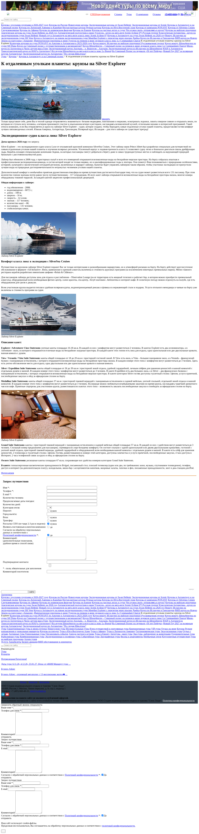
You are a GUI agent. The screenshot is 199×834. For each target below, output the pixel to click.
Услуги (4, 642)
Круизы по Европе (82, 30)
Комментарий (8, 734)
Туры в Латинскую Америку (121, 631)
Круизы (12, 56)
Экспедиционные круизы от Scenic (149, 25)
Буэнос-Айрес (8, 669)
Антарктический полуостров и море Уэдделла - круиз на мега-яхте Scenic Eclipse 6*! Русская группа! (108, 33)
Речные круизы (94, 27)
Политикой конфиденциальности (19, 535)
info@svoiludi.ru (38, 691)
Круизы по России (58, 25)
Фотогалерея (7, 473)
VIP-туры (156, 629)
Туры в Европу (102, 634)
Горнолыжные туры (35, 634)
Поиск (23, 682)
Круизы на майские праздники (180, 30)
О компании (142, 14)
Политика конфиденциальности (179, 700)
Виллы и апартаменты (132, 636)
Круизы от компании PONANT (151, 27)
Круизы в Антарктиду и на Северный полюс (41, 56)
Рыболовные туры (10, 636)
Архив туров (30, 639)
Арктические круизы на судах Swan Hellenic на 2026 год (29, 33)
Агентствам (171, 14)
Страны (118, 14)
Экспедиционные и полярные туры (63, 636)
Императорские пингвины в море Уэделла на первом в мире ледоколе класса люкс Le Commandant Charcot (87, 40)
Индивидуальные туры (77, 629)
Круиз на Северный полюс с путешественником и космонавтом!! (49, 46)
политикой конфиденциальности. (118, 826)
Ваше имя (7, 707)
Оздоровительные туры (183, 634)
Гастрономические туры (148, 631)
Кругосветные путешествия (176, 636)
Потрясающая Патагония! (14, 659)
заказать (106, 119)
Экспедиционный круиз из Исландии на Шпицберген (135, 48)
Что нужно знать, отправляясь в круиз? (145, 30)
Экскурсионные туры (171, 631)
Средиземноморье (10, 30)
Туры (129, 14)
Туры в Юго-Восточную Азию (75, 631)
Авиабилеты (15, 642)
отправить (6, 818)
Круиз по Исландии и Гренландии (157, 38)
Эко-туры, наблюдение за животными (152, 634)
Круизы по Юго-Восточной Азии (118, 27)
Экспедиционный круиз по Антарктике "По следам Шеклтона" (54, 54)
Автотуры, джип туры (121, 634)
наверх (191, 589)
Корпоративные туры (140, 629)
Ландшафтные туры (110, 636)
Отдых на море (168, 629)
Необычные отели (152, 636)
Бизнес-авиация (30, 642)
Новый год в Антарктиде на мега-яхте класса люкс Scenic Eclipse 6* (73, 35)
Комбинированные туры (32, 636)
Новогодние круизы (78, 25)
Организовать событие (57, 634)
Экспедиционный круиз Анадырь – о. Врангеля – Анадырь (78, 48)
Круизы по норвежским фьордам (55, 30)
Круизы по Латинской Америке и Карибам (40, 27)
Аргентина (6, 594)
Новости (33, 682)
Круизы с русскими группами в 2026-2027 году (25, 25)
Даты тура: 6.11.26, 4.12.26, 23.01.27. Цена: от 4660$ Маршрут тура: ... (36, 664)
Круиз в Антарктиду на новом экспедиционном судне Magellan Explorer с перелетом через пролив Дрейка (87, 38)
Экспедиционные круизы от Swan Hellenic (110, 25)
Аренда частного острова (81, 634)
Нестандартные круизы (74, 27)
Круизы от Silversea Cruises (181, 27)
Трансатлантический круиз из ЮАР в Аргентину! (26, 51)
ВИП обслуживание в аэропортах (55, 642)
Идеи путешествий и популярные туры (109, 629)
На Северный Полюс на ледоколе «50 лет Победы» (137, 51)
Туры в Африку (98, 631)
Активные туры (17, 634)
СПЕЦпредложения (100, 14)
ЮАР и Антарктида (173, 48)
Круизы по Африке (29, 30)
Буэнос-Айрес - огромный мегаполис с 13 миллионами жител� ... (34, 674)
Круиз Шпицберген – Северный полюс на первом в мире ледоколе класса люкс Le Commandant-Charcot (134, 46)
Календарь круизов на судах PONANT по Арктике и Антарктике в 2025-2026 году (51, 43)
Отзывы (157, 14)
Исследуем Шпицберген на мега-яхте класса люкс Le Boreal (81, 51)
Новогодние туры (56, 629)
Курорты (5, 654)
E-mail (4, 748)
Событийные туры (90, 636)
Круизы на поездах (49, 631)
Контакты (186, 14)
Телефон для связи (11, 710)
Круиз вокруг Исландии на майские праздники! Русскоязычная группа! (128, 43)
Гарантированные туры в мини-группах (27, 629)
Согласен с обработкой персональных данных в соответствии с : (50, 775)
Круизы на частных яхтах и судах (108, 30)
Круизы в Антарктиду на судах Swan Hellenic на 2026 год (136, 35)
